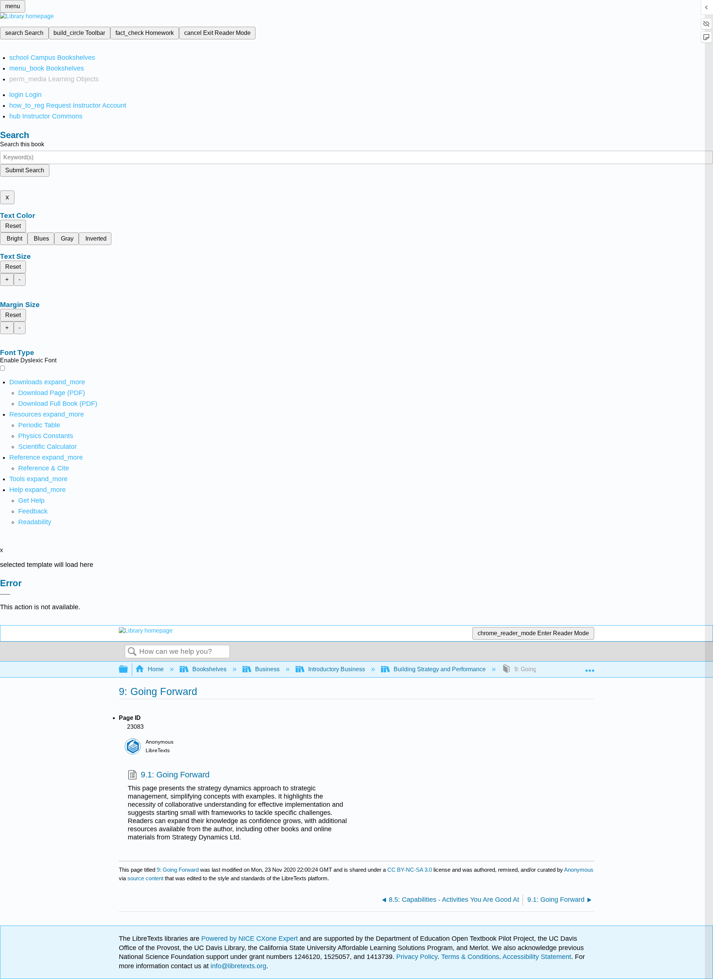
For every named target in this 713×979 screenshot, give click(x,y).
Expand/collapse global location (589, 667)
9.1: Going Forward (175, 774)
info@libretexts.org (237, 966)
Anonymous (578, 870)
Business (267, 669)
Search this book (22, 144)
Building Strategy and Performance (439, 669)
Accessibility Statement (536, 956)
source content (145, 878)
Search (132, 652)
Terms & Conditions (470, 956)
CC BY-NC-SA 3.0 (409, 870)
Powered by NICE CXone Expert (250, 938)
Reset (13, 226)
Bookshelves (209, 669)
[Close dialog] (5, 594)
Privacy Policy (416, 956)
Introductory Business (337, 669)
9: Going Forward (178, 870)
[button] (33, 511)
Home (155, 669)
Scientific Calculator (47, 446)
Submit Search (24, 170)
